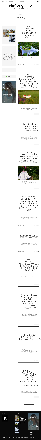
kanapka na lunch (29, 235)
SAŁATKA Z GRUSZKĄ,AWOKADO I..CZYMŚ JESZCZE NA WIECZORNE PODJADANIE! (29, 265)
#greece (4, 53)
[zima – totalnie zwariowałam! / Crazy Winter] (12, 38)
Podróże (19, 437)
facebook (4, 85)
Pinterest (23, 64)
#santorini (4, 59)
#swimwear (10, 61)
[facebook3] (36, 1)
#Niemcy (4, 58)
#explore (12, 51)
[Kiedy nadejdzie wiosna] (12, 32)
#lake (4, 55)
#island (9, 54)
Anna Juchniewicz (29, 87)
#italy (12, 54)
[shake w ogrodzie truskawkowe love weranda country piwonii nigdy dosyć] (28, 172)
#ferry (9, 52)
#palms (9, 58)
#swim (13, 60)
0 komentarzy (35, 130)
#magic (7, 57)
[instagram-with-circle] (38, 1)
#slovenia (4, 60)
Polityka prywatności (16, 1)
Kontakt (22, 1)
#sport (10, 60)
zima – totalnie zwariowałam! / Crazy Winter (22, 428)
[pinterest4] (37, 1)
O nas (4, 101)
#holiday (10, 53)
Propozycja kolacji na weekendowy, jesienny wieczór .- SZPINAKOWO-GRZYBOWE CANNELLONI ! (29, 300)
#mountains (11, 57)
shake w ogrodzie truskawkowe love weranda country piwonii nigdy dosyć (29, 157)
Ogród (28, 122)
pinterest (7, 85)
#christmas (4, 51)
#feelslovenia (5, 52)
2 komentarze (35, 87)
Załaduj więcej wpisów (29, 404)
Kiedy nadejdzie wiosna (23, 423)
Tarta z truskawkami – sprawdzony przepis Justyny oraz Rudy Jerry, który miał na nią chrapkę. (29, 80)
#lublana (4, 57)
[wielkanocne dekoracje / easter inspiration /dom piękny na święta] (6, 34)
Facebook (19, 64)
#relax (12, 58)
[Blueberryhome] (20, 6)
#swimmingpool (5, 61)
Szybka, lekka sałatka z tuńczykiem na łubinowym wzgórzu (29, 32)
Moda (16, 437)
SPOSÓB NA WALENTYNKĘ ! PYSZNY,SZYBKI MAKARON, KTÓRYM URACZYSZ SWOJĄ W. (29, 377)
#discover (8, 51)
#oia (6, 58)
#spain (8, 60)
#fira (11, 52)
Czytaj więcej (36, 64)
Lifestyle (27, 72)
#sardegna (8, 59)
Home (25, 122)
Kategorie (10, 1)
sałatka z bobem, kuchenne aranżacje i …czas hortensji (28, 126)
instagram (10, 85)
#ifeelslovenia (5, 54)
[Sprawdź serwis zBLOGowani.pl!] (8, 76)
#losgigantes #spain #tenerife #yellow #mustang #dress (11, 56)
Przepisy (28, 26)
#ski (11, 59)
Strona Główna (4, 1)
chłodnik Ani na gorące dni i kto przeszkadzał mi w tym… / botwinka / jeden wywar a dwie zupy (29, 204)
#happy (7, 53)
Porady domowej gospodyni (30, 196)
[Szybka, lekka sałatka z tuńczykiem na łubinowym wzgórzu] (28, 49)
